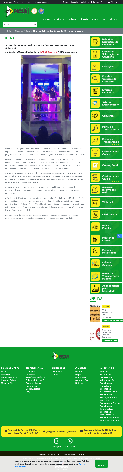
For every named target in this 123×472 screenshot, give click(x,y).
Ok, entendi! (101, 463)
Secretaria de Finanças (110, 403)
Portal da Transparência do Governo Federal (9, 377)
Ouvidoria (74, 2)
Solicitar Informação (35, 380)
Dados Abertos (33, 389)
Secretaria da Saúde (109, 417)
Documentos (57, 371)
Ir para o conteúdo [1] (11, 2)
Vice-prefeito (106, 374)
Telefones (66, 2)
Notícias (19, 31)
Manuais (55, 374)
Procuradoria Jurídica (110, 420)
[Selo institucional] (34, 11)
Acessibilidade (84, 2)
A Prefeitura (59, 19)
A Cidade (46, 19)
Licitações (30, 371)
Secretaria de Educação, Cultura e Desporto (109, 397)
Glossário (30, 374)
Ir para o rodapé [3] (42, 2)
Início (10, 31)
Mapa (78, 374)
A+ (102, 2)
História (79, 371)
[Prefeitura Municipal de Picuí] (15, 11)
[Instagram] (116, 2)
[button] (35, 24)
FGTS (3, 371)
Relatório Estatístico (35, 377)
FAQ (28, 392)
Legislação (71, 19)
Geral (28, 31)
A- (105, 2)
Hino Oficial (81, 377)
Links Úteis (113, 19)
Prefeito (104, 371)
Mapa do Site (7, 383)
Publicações (84, 19)
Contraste (95, 2)
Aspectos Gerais (83, 380)
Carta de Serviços (99, 19)
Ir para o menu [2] (27, 2)
